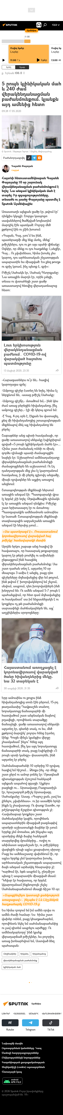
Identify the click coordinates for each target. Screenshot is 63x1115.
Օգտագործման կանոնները (18, 1048)
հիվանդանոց (39, 953)
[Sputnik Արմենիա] (10, 26)
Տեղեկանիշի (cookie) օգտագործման (23, 1067)
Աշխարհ (33, 1013)
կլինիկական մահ (12, 967)
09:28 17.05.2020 (11, 111)
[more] (57, 370)
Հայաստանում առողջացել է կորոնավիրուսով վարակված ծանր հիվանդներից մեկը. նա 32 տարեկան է (31, 674)
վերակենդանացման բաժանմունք (20, 960)
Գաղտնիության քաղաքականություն (23, 1062)
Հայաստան (19, 1013)
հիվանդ (24, 953)
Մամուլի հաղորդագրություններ (20, 1052)
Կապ (38, 1048)
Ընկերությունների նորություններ (21, 1057)
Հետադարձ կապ (12, 1071)
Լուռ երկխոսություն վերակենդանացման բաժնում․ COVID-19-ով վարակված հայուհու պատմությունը (25, 354)
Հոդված (15, 170)
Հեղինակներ (9, 953)
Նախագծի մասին (12, 1043)
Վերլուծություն (52, 1013)
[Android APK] (12, 1081)
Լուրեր (14, 51)
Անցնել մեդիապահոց (41, 151)
